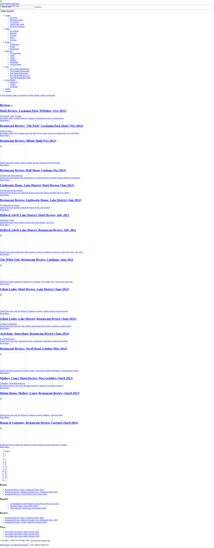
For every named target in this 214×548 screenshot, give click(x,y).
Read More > (5, 120)
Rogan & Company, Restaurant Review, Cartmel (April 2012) (39, 422)
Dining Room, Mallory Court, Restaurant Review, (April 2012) (40, 393)
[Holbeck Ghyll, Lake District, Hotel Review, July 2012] (7, 220)
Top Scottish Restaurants (19, 71)
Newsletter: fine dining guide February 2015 (22, 536)
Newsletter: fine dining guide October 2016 (22, 534)
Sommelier (14, 62)
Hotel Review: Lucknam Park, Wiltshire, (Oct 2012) (33, 110)
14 (6, 476)
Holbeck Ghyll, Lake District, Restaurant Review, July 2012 (38, 230)
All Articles (14, 31)
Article (7, 29)
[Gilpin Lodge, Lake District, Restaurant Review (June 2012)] (8, 324)
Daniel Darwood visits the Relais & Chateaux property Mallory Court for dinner (31, 415)
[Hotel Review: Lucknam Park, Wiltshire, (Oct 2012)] (10, 116)
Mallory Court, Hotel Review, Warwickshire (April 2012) (36, 378)
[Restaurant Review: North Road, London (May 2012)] (13, 368)
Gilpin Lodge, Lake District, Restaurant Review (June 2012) (38, 318)
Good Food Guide (17, 24)
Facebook (14, 87)
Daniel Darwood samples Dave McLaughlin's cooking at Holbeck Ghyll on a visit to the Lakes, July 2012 (41, 252)
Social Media (10, 80)
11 (6, 469)
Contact (8, 91)
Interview (8, 51)
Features (13, 35)
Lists (7, 67)
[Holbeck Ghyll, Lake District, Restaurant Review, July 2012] (13, 250)
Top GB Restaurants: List (20, 75)
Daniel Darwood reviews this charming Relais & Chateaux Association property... (32, 386)
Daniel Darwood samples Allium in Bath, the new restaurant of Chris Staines (30, 163)
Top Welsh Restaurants (19, 73)
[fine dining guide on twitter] (41, 95)
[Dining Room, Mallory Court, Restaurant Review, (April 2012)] (13, 413)
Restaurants (14, 49)
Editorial (13, 33)
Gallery (8, 89)
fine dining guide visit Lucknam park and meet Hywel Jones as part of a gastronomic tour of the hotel (39, 133)
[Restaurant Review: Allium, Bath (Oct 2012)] (13, 160)
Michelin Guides (16, 20)
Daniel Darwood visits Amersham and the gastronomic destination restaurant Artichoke (34, 341)
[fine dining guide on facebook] (13, 95)
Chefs (12, 55)
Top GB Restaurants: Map (20, 78)
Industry (13, 60)
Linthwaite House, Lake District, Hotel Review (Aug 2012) (37, 185)
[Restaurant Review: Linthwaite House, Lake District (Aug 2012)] (9, 205)
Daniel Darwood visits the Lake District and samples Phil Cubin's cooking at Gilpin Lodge (35, 326)
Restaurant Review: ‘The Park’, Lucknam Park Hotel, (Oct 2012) (41, 125)
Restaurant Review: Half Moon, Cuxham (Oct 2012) (33, 170)
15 (6, 478)
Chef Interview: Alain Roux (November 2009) (28, 508)
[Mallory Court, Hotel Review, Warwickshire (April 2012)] (12, 383)
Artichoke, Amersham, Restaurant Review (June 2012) (34, 333)
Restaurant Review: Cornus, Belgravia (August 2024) (26, 494)
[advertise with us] (1, 1)
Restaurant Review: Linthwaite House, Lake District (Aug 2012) (40, 200)
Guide (12, 58)
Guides (8, 15)
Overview (14, 18)
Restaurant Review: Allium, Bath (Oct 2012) (28, 140)
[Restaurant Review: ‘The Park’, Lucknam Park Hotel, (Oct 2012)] (6, 131)
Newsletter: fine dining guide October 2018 (22, 532)
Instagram (14, 82)
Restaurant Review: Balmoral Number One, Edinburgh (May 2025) (31, 492)
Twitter (12, 84)
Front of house (15, 64)
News (12, 38)
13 (6, 473)
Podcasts (13, 40)
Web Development (20, 545)
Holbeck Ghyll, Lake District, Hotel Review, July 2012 (34, 215)
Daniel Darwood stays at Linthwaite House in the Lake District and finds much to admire (35, 193)
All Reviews (15, 44)
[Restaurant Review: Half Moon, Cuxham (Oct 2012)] (11, 175)
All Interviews (15, 53)
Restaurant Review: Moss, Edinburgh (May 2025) (24, 490)
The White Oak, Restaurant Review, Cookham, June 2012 (36, 259)
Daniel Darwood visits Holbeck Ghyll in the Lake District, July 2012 (27, 222)
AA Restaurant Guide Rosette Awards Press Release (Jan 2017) (35, 504)
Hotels (12, 47)
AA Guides (14, 22)
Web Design (5, 545)
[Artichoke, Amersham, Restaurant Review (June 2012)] (7, 339)
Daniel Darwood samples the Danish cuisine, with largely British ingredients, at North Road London (39, 371)
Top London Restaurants (19, 69)
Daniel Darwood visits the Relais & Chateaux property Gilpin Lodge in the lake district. (34, 311)
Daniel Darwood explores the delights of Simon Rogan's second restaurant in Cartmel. (33, 445)
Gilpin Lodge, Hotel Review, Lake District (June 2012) (34, 289)
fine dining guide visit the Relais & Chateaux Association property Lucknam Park (32, 118)
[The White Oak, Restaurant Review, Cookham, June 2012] (13, 279)
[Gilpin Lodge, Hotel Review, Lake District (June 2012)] (13, 309)
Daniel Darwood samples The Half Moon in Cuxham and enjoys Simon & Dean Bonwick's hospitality (40, 178)
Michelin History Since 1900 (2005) (24, 506)
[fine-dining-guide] (9, 3)
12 (6, 471)
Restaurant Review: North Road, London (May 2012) (33, 348)
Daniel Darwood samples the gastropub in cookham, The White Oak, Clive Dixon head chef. (36, 282)
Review (8, 42)
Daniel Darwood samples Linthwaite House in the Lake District (25, 208)
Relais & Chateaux (17, 26)
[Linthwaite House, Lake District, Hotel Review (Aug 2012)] (11, 190)
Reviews (5, 105)
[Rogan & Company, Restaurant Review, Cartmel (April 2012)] (13, 442)
